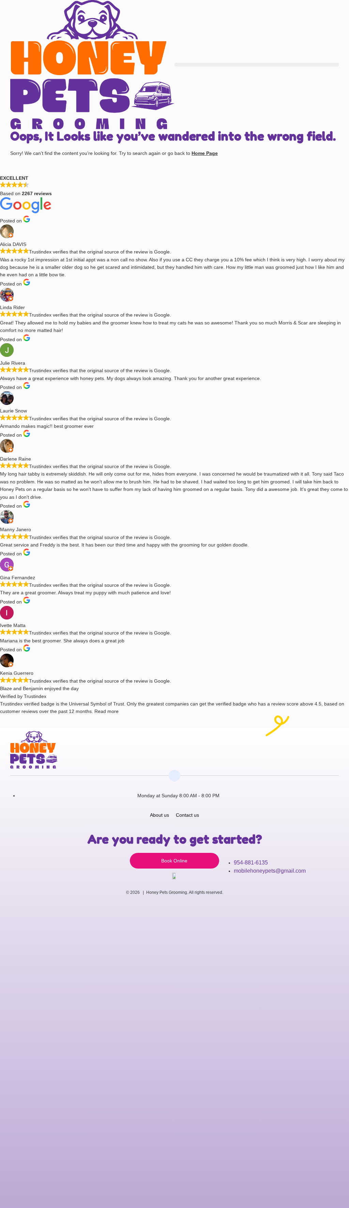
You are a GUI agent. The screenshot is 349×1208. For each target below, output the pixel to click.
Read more (106, 711)
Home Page (205, 153)
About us (159, 815)
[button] (256, 65)
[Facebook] (334, 740)
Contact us (187, 815)
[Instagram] (319, 740)
